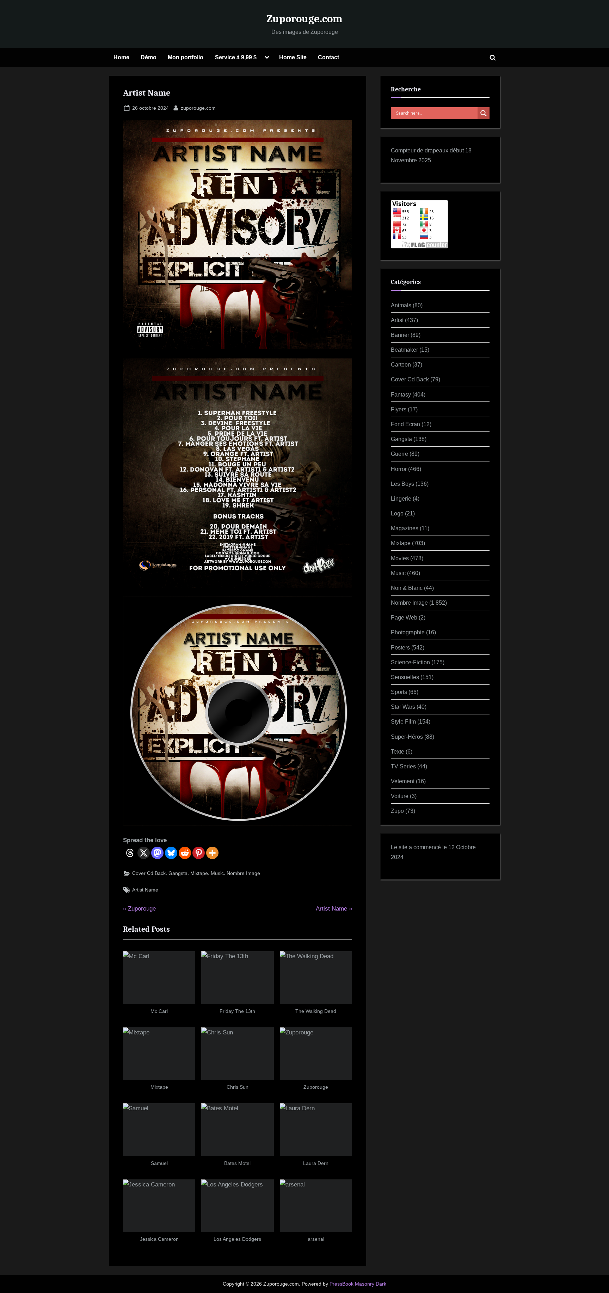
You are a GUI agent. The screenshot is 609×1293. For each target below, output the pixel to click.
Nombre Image (243, 873)
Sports (399, 692)
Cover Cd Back (149, 873)
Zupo (397, 811)
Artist (397, 320)
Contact (328, 57)
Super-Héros (407, 736)
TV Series (403, 766)
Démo (148, 57)
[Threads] (130, 853)
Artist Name (145, 890)
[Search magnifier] (484, 113)
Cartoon (401, 364)
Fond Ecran (405, 424)
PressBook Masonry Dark (358, 1284)
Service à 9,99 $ (236, 57)
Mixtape (199, 873)
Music (217, 873)
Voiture (399, 796)
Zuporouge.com (304, 18)
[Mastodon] (157, 853)
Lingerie (401, 498)
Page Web (404, 617)
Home (121, 57)
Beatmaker (404, 349)
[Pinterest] (198, 853)
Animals (401, 305)
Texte (397, 751)
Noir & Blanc (407, 588)
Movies (400, 558)
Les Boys (402, 484)
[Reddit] (185, 853)
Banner (400, 335)
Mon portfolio (185, 57)
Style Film (403, 721)
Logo (397, 513)
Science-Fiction (410, 662)
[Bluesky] (171, 853)
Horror (399, 469)
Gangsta (177, 873)
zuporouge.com (198, 108)
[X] (143, 853)
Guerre (399, 454)
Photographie (408, 632)
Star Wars (403, 706)
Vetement (402, 781)
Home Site (293, 57)
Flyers (398, 409)
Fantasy (401, 394)
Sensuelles (405, 677)
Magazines (404, 528)
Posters (400, 647)
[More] (212, 853)
